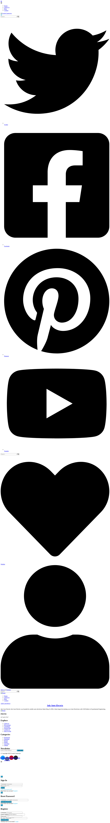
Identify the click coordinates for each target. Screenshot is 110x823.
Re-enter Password (6, 818)
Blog (5, 9)
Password (3, 786)
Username (3, 784)
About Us (6, 7)
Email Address (5, 814)
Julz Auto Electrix (55, 705)
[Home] (3, 693)
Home (5, 6)
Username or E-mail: (6, 800)
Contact (6, 10)
